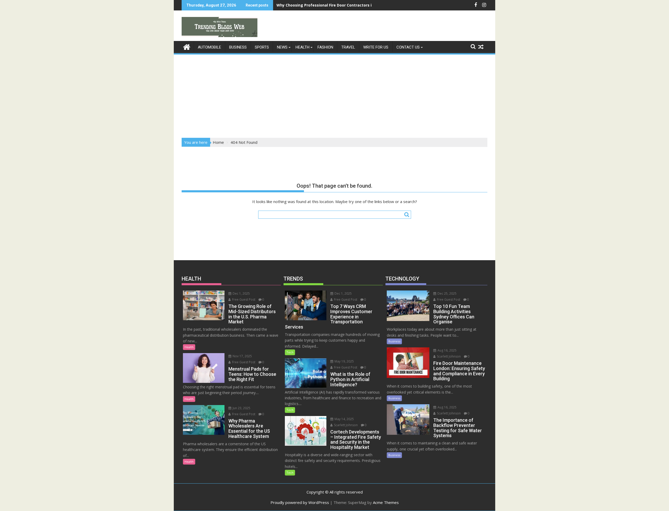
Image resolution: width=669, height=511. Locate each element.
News (282, 47)
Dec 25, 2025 (447, 293)
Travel (348, 47)
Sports (262, 47)
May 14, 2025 (344, 419)
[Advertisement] (334, 94)
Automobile (209, 47)
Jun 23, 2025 (241, 408)
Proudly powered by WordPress (299, 502)
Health (302, 47)
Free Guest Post (243, 299)
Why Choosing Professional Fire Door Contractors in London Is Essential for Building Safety (362, 5)
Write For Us (375, 47)
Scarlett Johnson (345, 425)
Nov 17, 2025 (242, 356)
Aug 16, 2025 (447, 350)
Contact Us (408, 47)
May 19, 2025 (344, 361)
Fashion (325, 47)
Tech (289, 352)
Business (238, 47)
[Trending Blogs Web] (187, 46)
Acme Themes (386, 502)
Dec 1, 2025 (241, 293)
